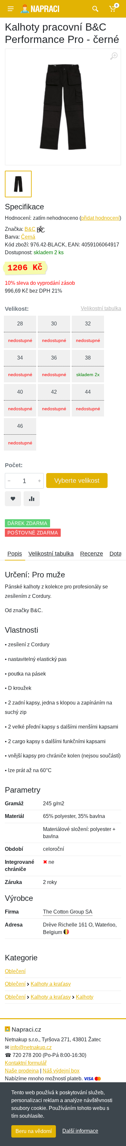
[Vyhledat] (94, 9)
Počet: (14, 465)
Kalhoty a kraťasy (51, 984)
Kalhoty (84, 997)
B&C (30, 229)
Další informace (80, 1131)
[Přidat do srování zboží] (32, 498)
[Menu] (10, 9)
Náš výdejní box (61, 1071)
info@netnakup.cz (31, 1047)
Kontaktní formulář (26, 1063)
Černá (28, 237)
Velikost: (17, 309)
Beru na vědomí (34, 1131)
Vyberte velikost (77, 480)
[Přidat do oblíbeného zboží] (13, 498)
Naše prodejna (22, 1071)
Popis (14, 553)
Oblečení (15, 971)
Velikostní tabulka (101, 308)
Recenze (91, 553)
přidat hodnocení (100, 218)
